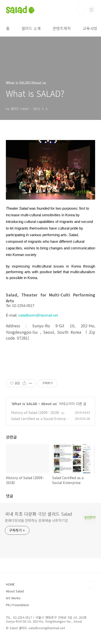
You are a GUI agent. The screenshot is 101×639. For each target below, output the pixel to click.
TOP (91, 585)
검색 (80, 9)
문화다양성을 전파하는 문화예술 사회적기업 (36, 520)
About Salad (15, 591)
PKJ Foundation (17, 604)
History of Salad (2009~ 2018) (35, 412)
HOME (10, 584)
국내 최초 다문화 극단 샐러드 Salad (38, 514)
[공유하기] (24, 383)
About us (49, 403)
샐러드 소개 (31, 28)
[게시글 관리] (30, 383)
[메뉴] (91, 9)
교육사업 (90, 28)
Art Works (13, 598)
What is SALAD (24, 403)
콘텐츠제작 (61, 28)
